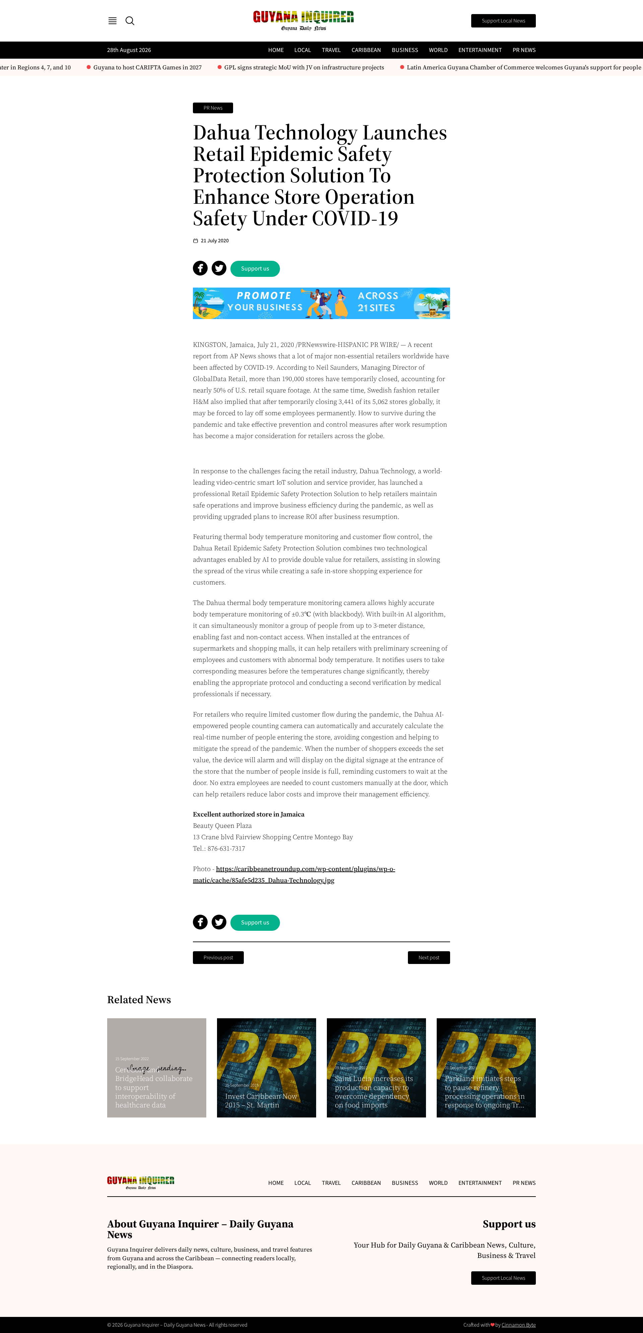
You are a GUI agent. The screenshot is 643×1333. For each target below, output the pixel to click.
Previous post (218, 957)
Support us (255, 268)
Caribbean (366, 50)
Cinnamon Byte (519, 1325)
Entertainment (480, 50)
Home (276, 50)
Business (405, 50)
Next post (429, 957)
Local (302, 50)
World (438, 50)
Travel (331, 50)
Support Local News (503, 20)
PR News (524, 50)
